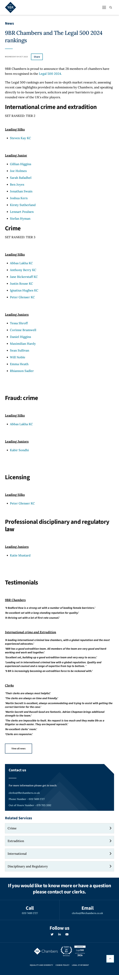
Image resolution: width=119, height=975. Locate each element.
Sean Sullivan (19, 350)
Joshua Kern (19, 198)
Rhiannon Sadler (22, 371)
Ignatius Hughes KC (24, 290)
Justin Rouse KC (21, 283)
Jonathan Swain (21, 191)
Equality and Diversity (41, 965)
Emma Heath (19, 364)
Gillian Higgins (20, 164)
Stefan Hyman (20, 218)
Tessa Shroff (19, 323)
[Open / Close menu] (104, 7)
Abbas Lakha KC (21, 263)
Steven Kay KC (20, 138)
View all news (18, 748)
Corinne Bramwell (23, 330)
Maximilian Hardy (23, 343)
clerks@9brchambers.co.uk (24, 792)
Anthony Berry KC (23, 270)
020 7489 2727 (30, 913)
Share (37, 57)
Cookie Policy (62, 965)
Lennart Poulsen (22, 212)
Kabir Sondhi (19, 450)
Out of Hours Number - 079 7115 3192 (30, 805)
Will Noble (17, 357)
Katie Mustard (20, 555)
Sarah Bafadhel (20, 178)
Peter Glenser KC (22, 297)
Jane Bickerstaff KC (24, 277)
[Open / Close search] (110, 7)
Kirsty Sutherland (23, 205)
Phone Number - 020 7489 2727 (27, 799)
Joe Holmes (18, 171)
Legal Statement (80, 965)
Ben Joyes (17, 184)
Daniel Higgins (20, 337)
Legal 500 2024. (50, 74)
